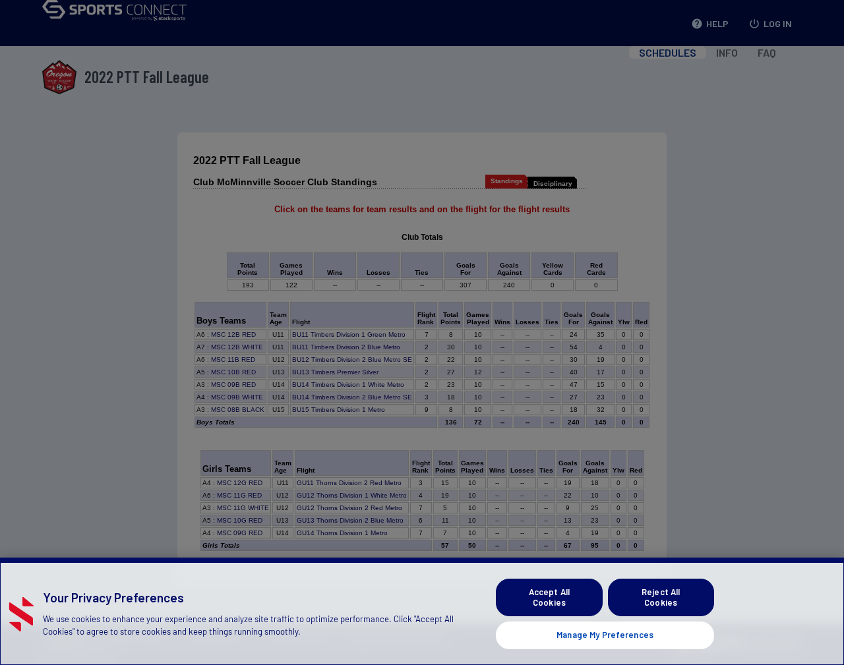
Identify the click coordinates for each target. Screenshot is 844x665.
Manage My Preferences (605, 634)
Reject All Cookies (661, 597)
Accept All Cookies (549, 597)
